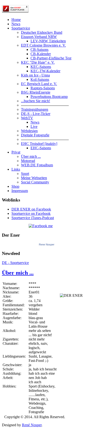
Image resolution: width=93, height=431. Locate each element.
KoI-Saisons (40, 79)
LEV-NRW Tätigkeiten (48, 41)
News (15, 24)
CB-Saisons (39, 50)
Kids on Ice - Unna (35, 75)
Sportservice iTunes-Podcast (32, 218)
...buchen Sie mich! (35, 101)
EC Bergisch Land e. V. (39, 84)
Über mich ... (31, 156)
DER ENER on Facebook (31, 209)
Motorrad (28, 161)
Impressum (19, 191)
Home (16, 20)
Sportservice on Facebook (31, 213)
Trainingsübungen (34, 109)
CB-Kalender (41, 54)
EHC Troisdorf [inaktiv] (39, 144)
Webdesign (29, 131)
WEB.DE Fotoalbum (37, 165)
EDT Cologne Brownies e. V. (43, 45)
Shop (15, 186)
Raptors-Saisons (43, 88)
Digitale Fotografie (35, 135)
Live (34, 127)
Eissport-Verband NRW (39, 37)
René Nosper (31, 425)
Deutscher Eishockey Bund (41, 32)
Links (15, 169)
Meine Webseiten (34, 178)
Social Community (35, 182)
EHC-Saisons (41, 148)
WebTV (27, 118)
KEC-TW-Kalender (45, 71)
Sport (25, 174)
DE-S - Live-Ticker (35, 114)
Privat (15, 152)
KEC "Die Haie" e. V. (38, 62)
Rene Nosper (46, 244)
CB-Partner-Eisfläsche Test (51, 58)
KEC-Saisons (41, 67)
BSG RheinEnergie (35, 92)
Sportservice (20, 28)
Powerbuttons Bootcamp (49, 97)
